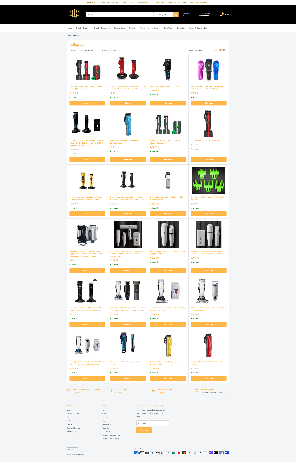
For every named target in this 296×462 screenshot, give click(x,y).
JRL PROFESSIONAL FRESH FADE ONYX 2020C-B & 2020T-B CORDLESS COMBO (85, 309)
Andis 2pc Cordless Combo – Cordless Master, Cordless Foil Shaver (168, 309)
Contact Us (181, 28)
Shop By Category (101, 28)
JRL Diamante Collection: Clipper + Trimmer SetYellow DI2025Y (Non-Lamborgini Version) (86, 198)
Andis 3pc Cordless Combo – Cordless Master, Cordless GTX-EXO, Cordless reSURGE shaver (128, 309)
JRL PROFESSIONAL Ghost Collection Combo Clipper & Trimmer (167, 252)
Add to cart (87, 103)
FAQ (103, 421)
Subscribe (144, 430)
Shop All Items (119, 28)
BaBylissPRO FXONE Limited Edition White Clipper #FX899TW (166, 198)
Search (69, 417)
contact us (119, 393)
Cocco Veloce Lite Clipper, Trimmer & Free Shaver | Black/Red (85, 87)
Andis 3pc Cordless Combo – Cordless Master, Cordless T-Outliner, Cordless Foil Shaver (87, 363)
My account (204, 16)
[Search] (176, 14)
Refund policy (72, 431)
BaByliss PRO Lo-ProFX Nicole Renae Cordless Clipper (124, 142)
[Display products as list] (224, 50)
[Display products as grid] (220, 50)
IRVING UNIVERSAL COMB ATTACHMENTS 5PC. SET (207, 198)
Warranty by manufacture (150, 28)
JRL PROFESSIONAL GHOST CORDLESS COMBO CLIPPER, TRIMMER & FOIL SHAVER (208, 252)
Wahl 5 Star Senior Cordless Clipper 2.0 (165, 86)
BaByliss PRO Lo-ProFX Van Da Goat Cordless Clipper (208, 363)
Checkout (70, 424)
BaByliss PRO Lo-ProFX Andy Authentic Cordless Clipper (165, 363)
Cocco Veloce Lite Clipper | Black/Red (205, 140)
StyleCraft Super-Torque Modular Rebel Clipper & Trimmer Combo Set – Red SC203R (127, 87)
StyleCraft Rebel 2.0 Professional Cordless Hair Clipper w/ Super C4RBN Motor (207, 87)
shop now (76, 393)
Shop (104, 414)
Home (69, 28)
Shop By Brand (81, 28)
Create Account (73, 414)
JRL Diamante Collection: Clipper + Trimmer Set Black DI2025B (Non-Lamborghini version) (127, 198)
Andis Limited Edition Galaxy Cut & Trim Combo (125, 363)
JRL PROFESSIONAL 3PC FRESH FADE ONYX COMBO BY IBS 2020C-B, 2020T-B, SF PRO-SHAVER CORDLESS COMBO (87, 143)
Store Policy (168, 28)
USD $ (70, 449)
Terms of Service (73, 428)
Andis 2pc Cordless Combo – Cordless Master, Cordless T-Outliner (208, 309)
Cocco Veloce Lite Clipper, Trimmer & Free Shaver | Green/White (166, 142)
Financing (132, 28)
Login (69, 410)
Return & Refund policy (198, 28)
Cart (68, 421)
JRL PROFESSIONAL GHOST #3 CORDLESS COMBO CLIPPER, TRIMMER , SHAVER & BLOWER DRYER (127, 253)
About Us (105, 428)
